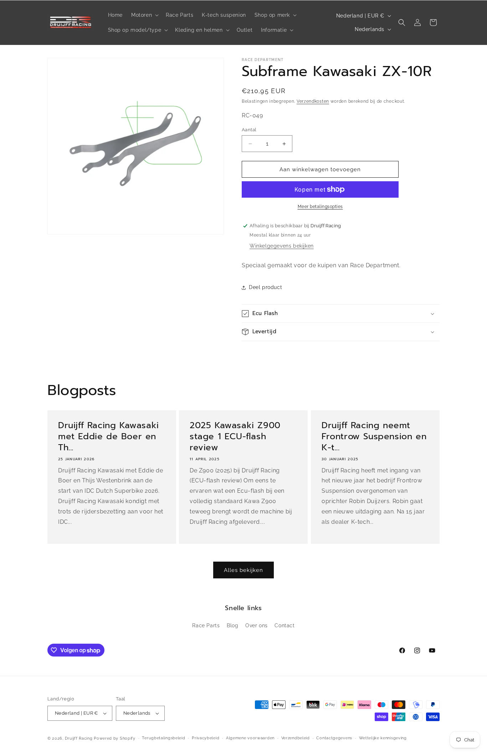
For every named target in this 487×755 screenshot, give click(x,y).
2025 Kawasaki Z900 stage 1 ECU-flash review (235, 436)
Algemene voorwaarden (250, 738)
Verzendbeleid (295, 738)
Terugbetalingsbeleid (163, 738)
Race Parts (206, 626)
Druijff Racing (79, 738)
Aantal (249, 129)
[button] (144, 14)
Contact (284, 626)
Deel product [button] (265, 287)
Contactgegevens (334, 738)
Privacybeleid (205, 738)
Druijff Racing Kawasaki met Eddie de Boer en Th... (108, 436)
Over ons (256, 626)
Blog (232, 626)
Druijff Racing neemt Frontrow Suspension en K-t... (374, 436)
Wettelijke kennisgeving (383, 738)
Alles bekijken (243, 570)
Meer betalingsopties (320, 206)
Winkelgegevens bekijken (282, 246)
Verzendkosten (313, 101)
